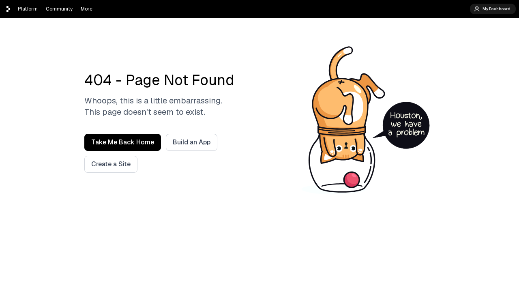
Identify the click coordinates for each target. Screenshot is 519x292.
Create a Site (111, 164)
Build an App (191, 142)
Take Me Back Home (122, 142)
